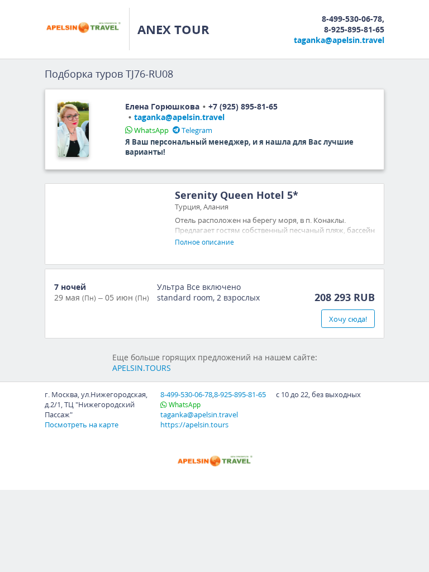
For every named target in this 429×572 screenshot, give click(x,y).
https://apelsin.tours (194, 425)
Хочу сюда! (348, 319)
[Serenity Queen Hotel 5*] (108, 224)
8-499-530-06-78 (352, 18)
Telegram (197, 130)
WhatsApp (151, 130)
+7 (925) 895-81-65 (243, 106)
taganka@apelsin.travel (339, 40)
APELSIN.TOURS (141, 368)
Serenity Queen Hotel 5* (236, 195)
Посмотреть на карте (81, 425)
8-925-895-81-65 (354, 29)
